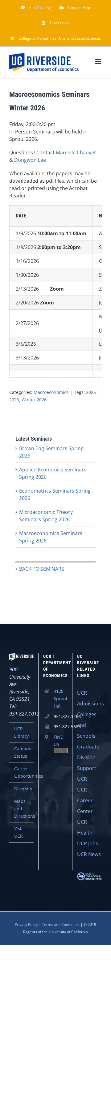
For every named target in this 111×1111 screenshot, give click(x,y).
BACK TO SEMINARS (41, 568)
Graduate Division (88, 752)
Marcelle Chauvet (76, 152)
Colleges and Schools (87, 725)
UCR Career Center (85, 800)
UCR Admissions (89, 698)
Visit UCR (18, 832)
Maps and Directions (24, 808)
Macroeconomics (51, 392)
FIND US (59, 740)
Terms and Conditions (61, 924)
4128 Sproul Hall (60, 698)
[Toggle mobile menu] (98, 61)
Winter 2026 (34, 400)
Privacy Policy (26, 924)
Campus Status (22, 752)
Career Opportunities (24, 772)
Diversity (23, 789)
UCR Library (21, 732)
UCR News (89, 854)
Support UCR (86, 773)
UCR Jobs (87, 843)
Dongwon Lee (30, 160)
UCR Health (84, 827)
